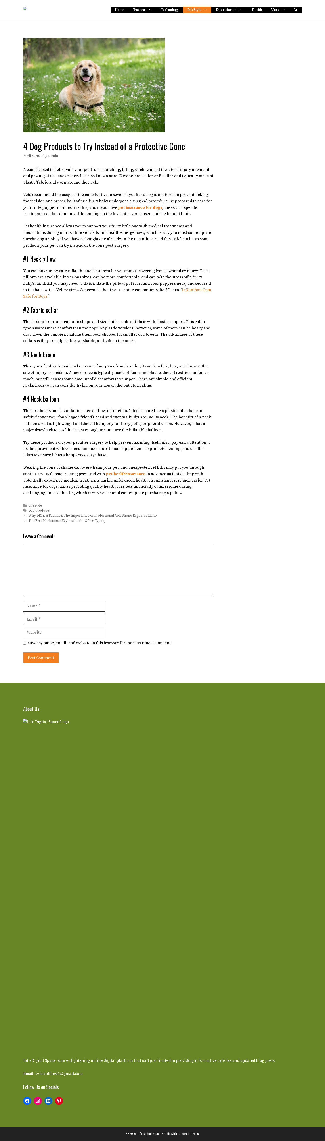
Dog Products (39, 511)
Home (119, 10)
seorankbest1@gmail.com (59, 1073)
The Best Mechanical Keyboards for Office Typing (67, 521)
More (275, 10)
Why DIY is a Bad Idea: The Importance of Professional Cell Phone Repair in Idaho (93, 516)
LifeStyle (194, 10)
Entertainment (226, 10)
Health (257, 10)
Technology (170, 10)
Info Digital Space (39, 1060)
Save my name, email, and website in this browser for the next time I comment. (100, 643)
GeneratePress (188, 1134)
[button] (296, 10)
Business (139, 10)
